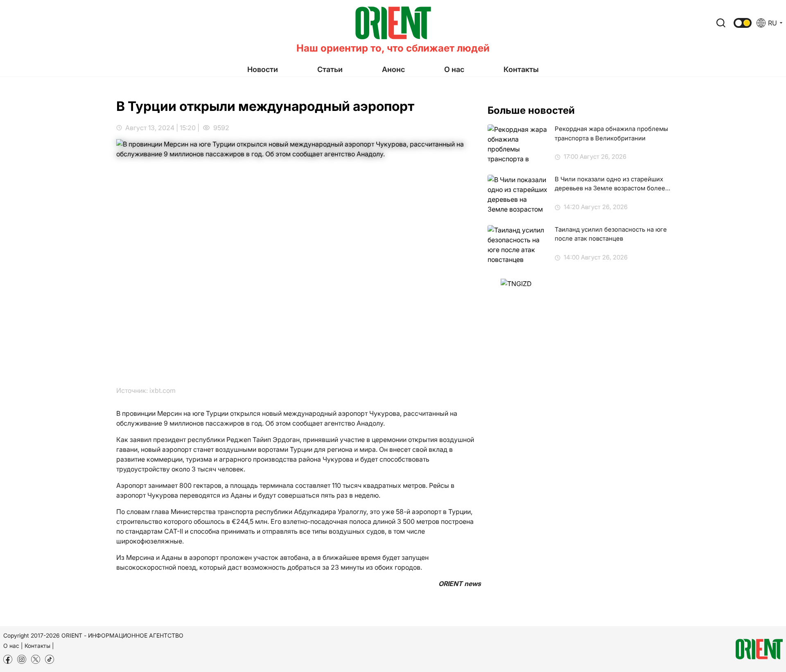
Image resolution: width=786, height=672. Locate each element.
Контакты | (39, 645)
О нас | (13, 645)
